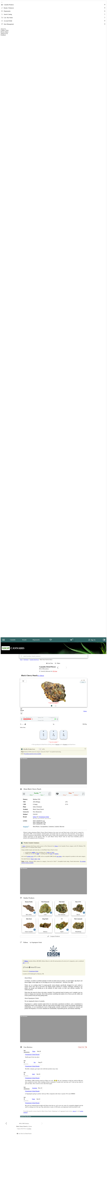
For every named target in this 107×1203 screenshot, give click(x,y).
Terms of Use (4, 33)
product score (30, 856)
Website (32, 967)
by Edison (40, 675)
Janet (33, 1074)
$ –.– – (22, 724)
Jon (35, 1062)
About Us (3, 29)
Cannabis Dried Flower (34, 659)
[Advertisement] (53, 771)
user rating (59, 856)
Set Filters (29, 1128)
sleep (51, 853)
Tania (33, 1099)
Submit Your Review (25, 1116)
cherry (35, 859)
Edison (85, 711)
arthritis (56, 853)
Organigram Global (44, 817)
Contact (38, 967)
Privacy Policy (4, 32)
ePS (24, 963)
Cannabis (12, 640)
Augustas (34, 1088)
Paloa (33, 1051)
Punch (32, 859)
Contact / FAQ (4, 30)
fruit (39, 859)
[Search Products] (50, 640)
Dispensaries (7, 11)
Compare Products (55, 936)
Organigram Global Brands (32, 1054)
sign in (74, 1111)
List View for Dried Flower (25, 1133)
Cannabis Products (9, 4)
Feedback (3, 35)
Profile (26, 967)
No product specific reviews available (32, 753)
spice (53, 852)
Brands (24, 640)
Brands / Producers (9, 8)
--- (43, 736)
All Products (26, 659)
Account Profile (8, 21)
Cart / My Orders (8, 17)
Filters (58, 663)
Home (21, 659)
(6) (22, 711)
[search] (21, 656)
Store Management (9, 24)
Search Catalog (8, 14)
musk (48, 852)
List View (50, 663)
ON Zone (55, 671)
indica (24, 846)
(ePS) (54, 749)
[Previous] (6, 1123)
